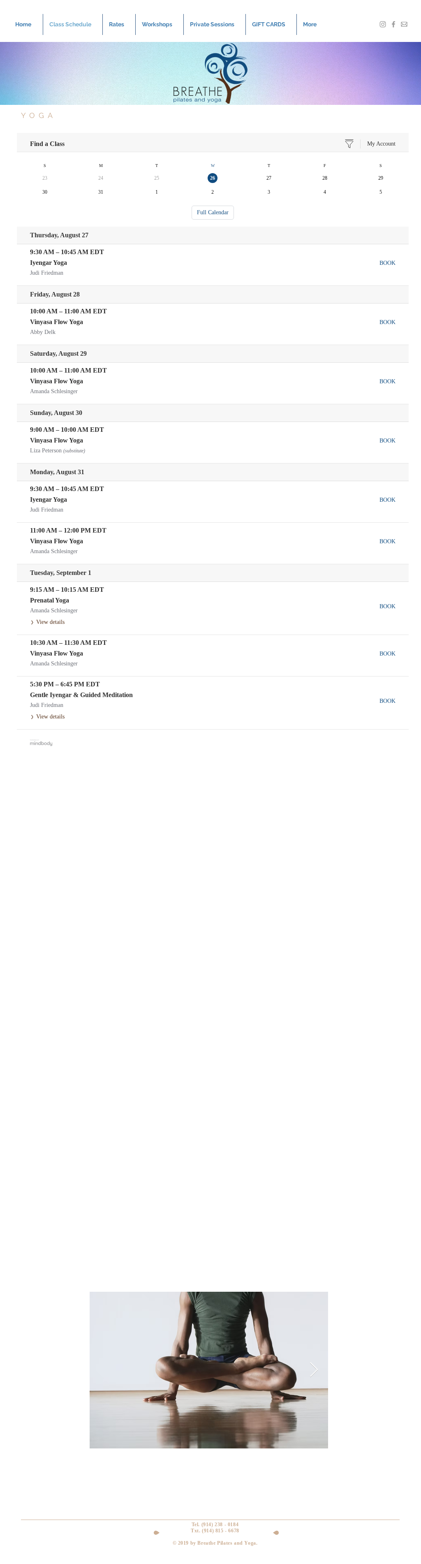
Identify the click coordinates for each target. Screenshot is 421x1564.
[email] (404, 24)
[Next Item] (314, 1370)
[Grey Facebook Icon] (393, 24)
